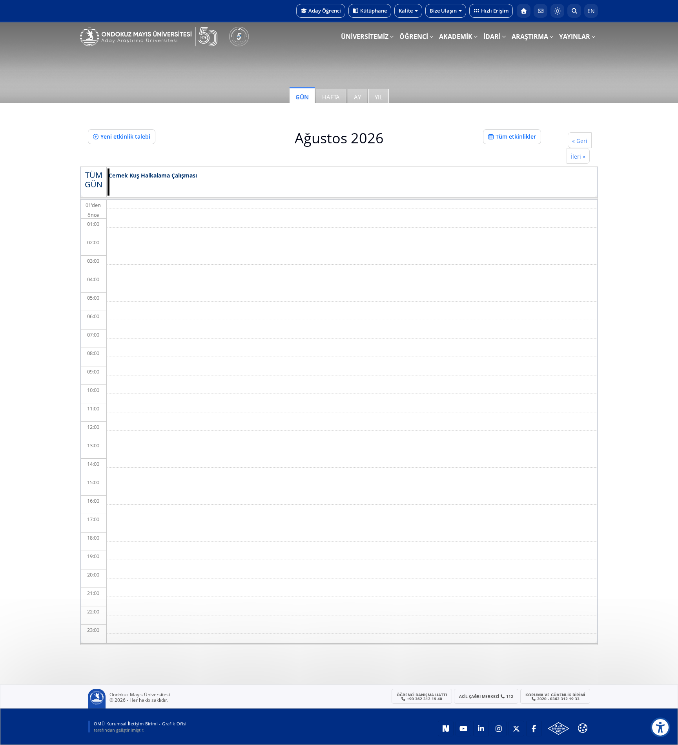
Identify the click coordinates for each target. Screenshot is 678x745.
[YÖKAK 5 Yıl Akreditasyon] (239, 36)
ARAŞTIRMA (530, 36)
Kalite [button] (406, 10)
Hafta (331, 97)
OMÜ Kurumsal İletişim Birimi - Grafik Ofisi (140, 724)
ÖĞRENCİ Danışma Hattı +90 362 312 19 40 (422, 696)
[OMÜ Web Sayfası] (148, 37)
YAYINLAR (574, 36)
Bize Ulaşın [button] (443, 10)
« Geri (579, 141)
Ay (357, 97)
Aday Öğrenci (324, 10)
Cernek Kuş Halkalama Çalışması (153, 175)
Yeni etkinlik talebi (125, 136)
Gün (302, 97)
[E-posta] (540, 11)
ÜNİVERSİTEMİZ (364, 36)
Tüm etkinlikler (516, 136)
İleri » (578, 156)
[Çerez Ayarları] (582, 728)
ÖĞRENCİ (413, 36)
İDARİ (492, 36)
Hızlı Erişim (494, 10)
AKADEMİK (455, 36)
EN (591, 11)
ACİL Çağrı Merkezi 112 (486, 696)
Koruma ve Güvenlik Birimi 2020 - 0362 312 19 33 (555, 696)
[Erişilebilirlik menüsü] (660, 727)
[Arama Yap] (574, 11)
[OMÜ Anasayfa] (523, 11)
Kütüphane (373, 10)
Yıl (379, 97)
